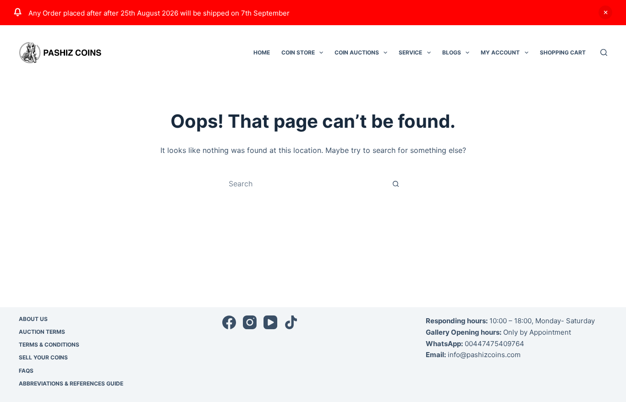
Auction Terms (42, 331)
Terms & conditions (49, 344)
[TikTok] (291, 322)
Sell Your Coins (43, 357)
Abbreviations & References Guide (71, 383)
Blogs (451, 52)
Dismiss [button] (605, 12)
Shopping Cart (563, 52)
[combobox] (304, 183)
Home (261, 52)
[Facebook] (229, 322)
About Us (33, 318)
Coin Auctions (357, 52)
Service (410, 52)
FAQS (26, 370)
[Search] (603, 52)
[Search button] (395, 183)
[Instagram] (250, 322)
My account (500, 52)
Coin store (298, 52)
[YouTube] (270, 322)
